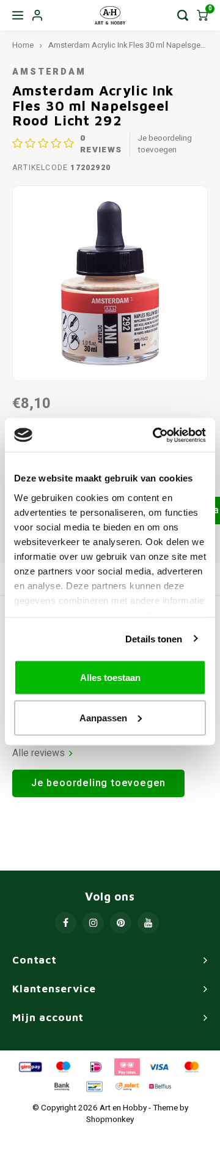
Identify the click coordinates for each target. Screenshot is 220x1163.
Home (23, 45)
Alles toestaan (110, 677)
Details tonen (153, 638)
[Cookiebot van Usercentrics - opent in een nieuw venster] (155, 435)
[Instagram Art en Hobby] (93, 923)
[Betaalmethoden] (29, 1066)
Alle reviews (38, 753)
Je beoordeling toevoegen (165, 144)
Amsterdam (49, 71)
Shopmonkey (110, 1119)
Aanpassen (103, 717)
